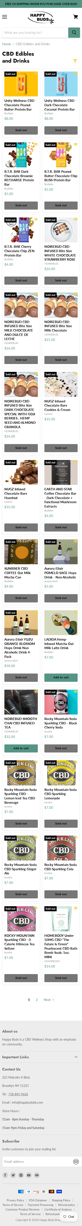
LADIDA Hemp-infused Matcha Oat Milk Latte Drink (59, 643)
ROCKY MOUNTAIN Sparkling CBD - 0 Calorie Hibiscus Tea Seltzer (19, 942)
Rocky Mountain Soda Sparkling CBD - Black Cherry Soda (60, 723)
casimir (48, 414)
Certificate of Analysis (58, 1209)
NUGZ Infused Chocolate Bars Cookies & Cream (57, 405)
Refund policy (66, 1205)
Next (47, 1000)
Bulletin (8, 113)
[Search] (74, 32)
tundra (48, 731)
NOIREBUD (51, 263)
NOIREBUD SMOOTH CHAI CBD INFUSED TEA (20, 723)
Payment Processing (40, 1205)
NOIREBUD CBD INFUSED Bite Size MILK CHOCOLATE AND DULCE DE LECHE (18, 330)
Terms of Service (12, 1205)
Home (6, 44)
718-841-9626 (18, 1094)
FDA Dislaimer (38, 1200)
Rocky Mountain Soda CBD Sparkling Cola (60, 867)
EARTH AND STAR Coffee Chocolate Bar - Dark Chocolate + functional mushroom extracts (60, 497)
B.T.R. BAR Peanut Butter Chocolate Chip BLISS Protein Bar (60, 175)
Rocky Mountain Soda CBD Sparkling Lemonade (60, 794)
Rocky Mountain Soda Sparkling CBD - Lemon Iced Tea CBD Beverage (20, 796)
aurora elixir (51, 581)
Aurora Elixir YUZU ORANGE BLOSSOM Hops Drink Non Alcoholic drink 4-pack (19, 647)
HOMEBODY (52, 961)
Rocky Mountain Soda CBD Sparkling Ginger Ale (20, 869)
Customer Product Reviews (22, 1209)
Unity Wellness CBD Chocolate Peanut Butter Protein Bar (19, 105)
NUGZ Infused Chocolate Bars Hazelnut (15, 493)
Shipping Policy (61, 1200)
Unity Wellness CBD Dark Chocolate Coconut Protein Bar (59, 105)
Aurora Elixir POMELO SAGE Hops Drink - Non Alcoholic (60, 572)
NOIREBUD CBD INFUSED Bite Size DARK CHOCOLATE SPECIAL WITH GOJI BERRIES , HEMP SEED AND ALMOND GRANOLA (20, 414)
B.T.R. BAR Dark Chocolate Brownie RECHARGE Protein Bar (19, 177)
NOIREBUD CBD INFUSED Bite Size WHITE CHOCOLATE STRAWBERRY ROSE (60, 253)
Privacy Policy (15, 1200)
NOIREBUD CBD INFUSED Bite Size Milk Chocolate (58, 326)
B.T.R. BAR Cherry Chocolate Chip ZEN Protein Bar (19, 251)
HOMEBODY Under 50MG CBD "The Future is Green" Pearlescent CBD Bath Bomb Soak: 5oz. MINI (60, 946)
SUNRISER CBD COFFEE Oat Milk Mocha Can (17, 572)
